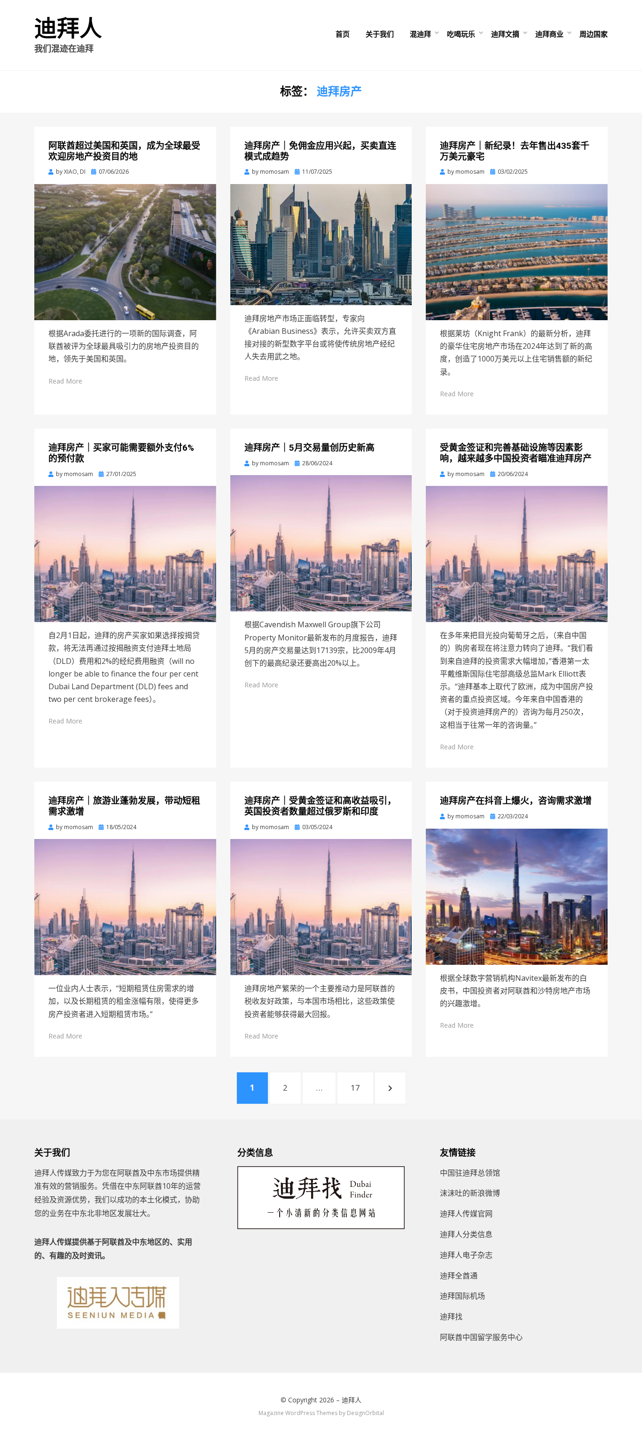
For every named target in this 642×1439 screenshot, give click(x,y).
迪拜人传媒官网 (466, 1213)
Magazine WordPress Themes (297, 1413)
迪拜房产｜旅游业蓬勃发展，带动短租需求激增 (124, 806)
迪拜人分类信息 (466, 1234)
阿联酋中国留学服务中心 (481, 1337)
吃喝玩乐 (461, 33)
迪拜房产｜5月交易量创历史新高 (309, 447)
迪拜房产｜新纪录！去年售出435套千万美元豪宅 (514, 151)
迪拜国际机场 (462, 1296)
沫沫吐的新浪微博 (470, 1193)
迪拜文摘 (505, 33)
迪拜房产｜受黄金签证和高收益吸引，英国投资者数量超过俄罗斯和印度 (320, 806)
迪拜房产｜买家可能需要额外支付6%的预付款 (121, 453)
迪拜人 (68, 28)
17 (360, 1087)
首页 (343, 33)
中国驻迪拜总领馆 (470, 1173)
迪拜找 (451, 1316)
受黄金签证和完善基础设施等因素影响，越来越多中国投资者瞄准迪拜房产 (516, 453)
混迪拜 (420, 33)
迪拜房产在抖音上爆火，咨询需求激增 (516, 800)
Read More (65, 381)
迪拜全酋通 (459, 1275)
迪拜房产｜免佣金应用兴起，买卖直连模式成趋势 (320, 151)
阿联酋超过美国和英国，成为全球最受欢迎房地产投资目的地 (124, 151)
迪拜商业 (549, 33)
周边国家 (593, 33)
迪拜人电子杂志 (466, 1255)
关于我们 (380, 33)
